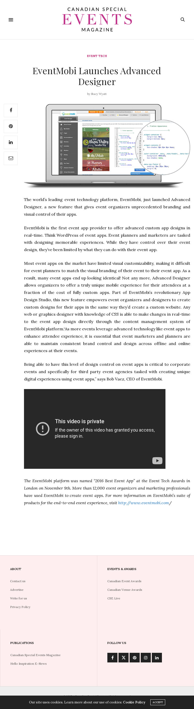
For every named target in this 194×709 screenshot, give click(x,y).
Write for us (18, 598)
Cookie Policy (134, 702)
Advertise (16, 590)
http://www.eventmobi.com (143, 502)
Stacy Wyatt (99, 94)
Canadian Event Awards (124, 581)
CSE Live (113, 598)
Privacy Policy (20, 607)
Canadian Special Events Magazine (35, 655)
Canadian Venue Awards (124, 590)
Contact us (18, 581)
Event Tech (97, 56)
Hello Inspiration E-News (28, 663)
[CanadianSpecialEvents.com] (97, 20)
